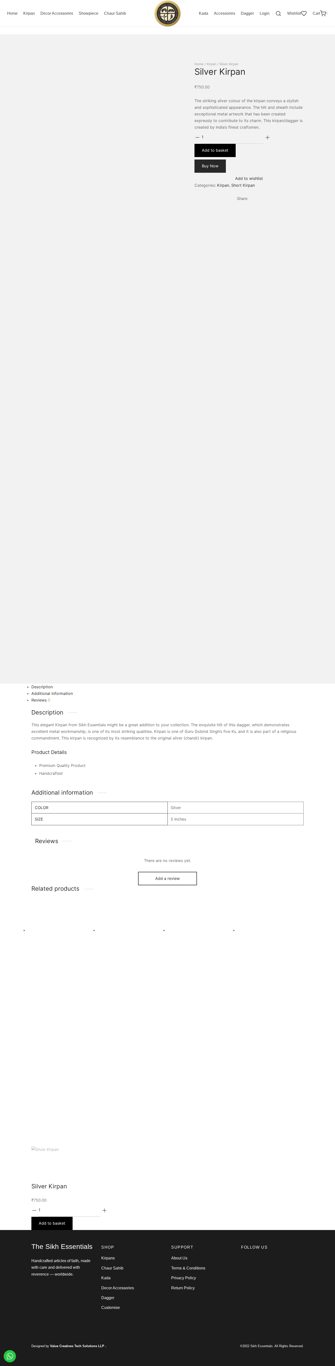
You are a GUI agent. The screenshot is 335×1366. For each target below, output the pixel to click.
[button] (52, 1037)
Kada (203, 13)
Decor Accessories (56, 13)
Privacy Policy (183, 1278)
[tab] (167, 687)
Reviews (40, 700)
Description (42, 686)
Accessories (224, 13)
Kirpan (29, 13)
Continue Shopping (259, 58)
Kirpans (108, 1258)
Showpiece (88, 13)
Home (12, 13)
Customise (110, 1307)
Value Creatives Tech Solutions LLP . (78, 1346)
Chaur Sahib (115, 13)
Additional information (52, 693)
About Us (179, 1258)
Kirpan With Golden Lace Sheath (191, 1066)
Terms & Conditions (188, 1268)
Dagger (247, 13)
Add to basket (215, 150)
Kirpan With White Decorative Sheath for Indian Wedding (61, 1066)
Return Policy (183, 1288)
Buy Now (210, 165)
